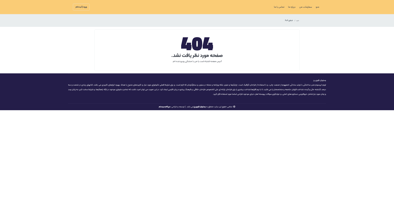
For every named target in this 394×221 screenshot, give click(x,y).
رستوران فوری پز (199, 106)
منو (297, 20)
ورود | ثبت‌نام (81, 7)
